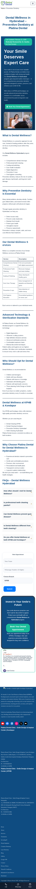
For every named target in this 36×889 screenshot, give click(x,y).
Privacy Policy (5, 866)
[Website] (4, 670)
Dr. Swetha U (7, 654)
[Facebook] (7, 723)
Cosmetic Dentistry (6, 846)
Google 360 (4, 859)
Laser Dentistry (5, 849)
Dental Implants (5, 843)
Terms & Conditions (6, 869)
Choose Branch (9, 576)
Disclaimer (4, 876)
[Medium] (25, 723)
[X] (21, 723)
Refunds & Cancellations (7, 872)
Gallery (3, 856)
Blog (2, 853)
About (2, 830)
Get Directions (4, 761)
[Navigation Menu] (33, 3)
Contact (3, 862)
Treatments (4, 836)
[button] (18, 106)
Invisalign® (4, 840)
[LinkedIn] (12, 723)
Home (3, 8)
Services (3, 833)
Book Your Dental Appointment (18, 628)
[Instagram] (16, 723)
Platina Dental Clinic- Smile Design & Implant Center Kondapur (17, 752)
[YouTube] (2, 723)
